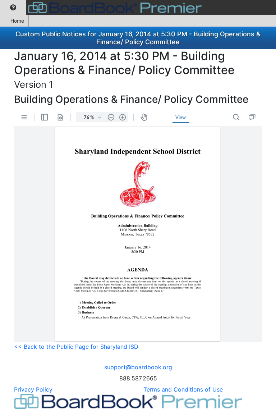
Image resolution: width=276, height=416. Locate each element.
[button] (13, 7)
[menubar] (102, 7)
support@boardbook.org (138, 367)
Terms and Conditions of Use (183, 389)
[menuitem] (13, 7)
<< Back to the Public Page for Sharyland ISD (76, 346)
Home (17, 21)
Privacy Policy (33, 389)
